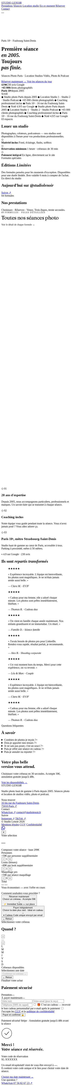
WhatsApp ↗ (8, 812)
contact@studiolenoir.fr (28, 812)
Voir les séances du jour (39, 81)
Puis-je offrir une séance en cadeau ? (24, 748)
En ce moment (47, 5)
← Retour (7, 918)
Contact (5, 8)
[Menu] (2, 12)
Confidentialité (34, 824)
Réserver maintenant (13, 81)
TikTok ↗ (20, 818)
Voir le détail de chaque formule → (18, 224)
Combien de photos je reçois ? (21, 739)
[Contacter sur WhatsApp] (3, 829)
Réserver (60, 5)
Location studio (31, 5)
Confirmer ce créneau (14, 974)
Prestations (7, 5)
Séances (17, 5)
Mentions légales (10, 824)
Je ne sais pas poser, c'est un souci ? (23, 745)
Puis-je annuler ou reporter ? (19, 751)
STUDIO (11, 2)
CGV (23, 824)
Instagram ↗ (8, 818)
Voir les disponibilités (14, 782)
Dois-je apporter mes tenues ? (20, 742)
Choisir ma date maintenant (17, 1076)
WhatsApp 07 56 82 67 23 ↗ (16, 1083)
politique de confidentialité (40, 1011)
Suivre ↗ (6, 192)
